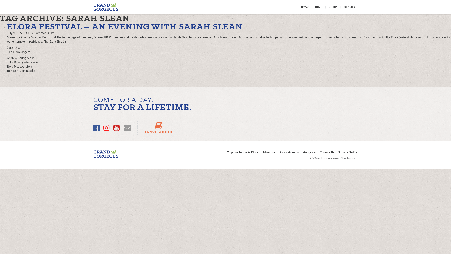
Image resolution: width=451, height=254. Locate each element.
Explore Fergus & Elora (242, 152)
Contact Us (327, 152)
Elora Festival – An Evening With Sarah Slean (124, 26)
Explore (350, 7)
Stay (305, 7)
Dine (318, 7)
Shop (333, 7)
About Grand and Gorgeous (297, 152)
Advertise (268, 152)
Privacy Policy (348, 152)
